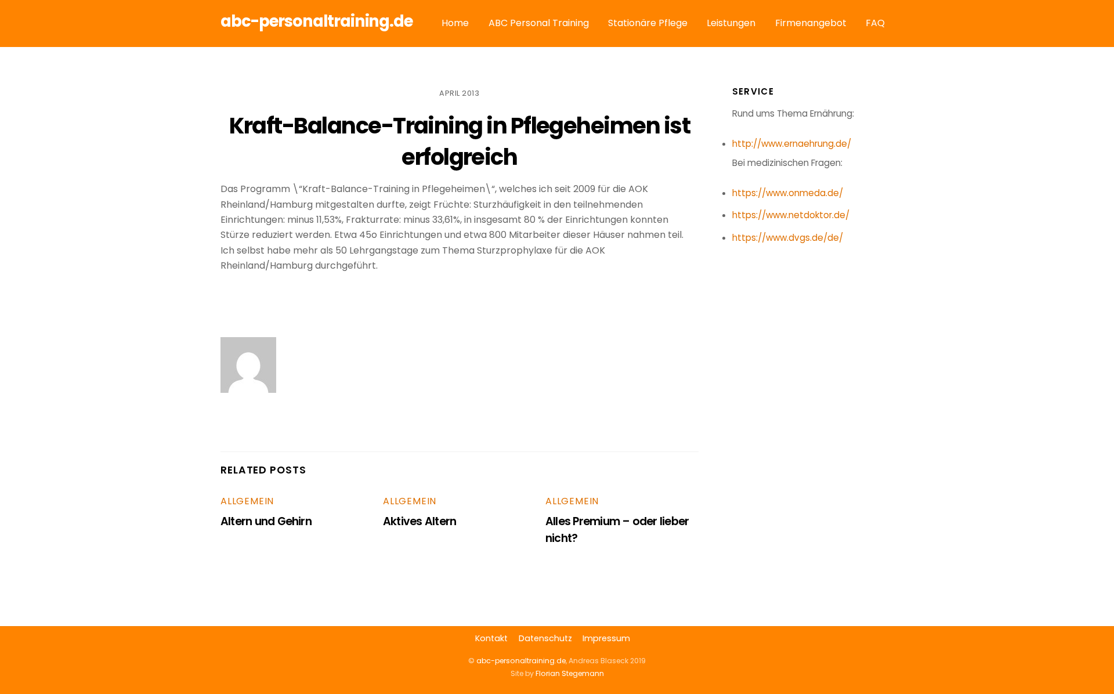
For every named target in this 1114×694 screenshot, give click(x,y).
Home (455, 23)
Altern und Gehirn (266, 521)
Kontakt (491, 638)
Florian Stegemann (570, 673)
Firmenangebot (811, 23)
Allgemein (247, 501)
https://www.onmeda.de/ (787, 193)
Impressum (606, 638)
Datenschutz (545, 638)
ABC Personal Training (539, 23)
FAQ (875, 23)
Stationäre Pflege (648, 23)
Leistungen (731, 23)
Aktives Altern (419, 521)
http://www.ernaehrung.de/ (791, 144)
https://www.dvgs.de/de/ (787, 238)
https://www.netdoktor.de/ (790, 215)
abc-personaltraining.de (521, 661)
